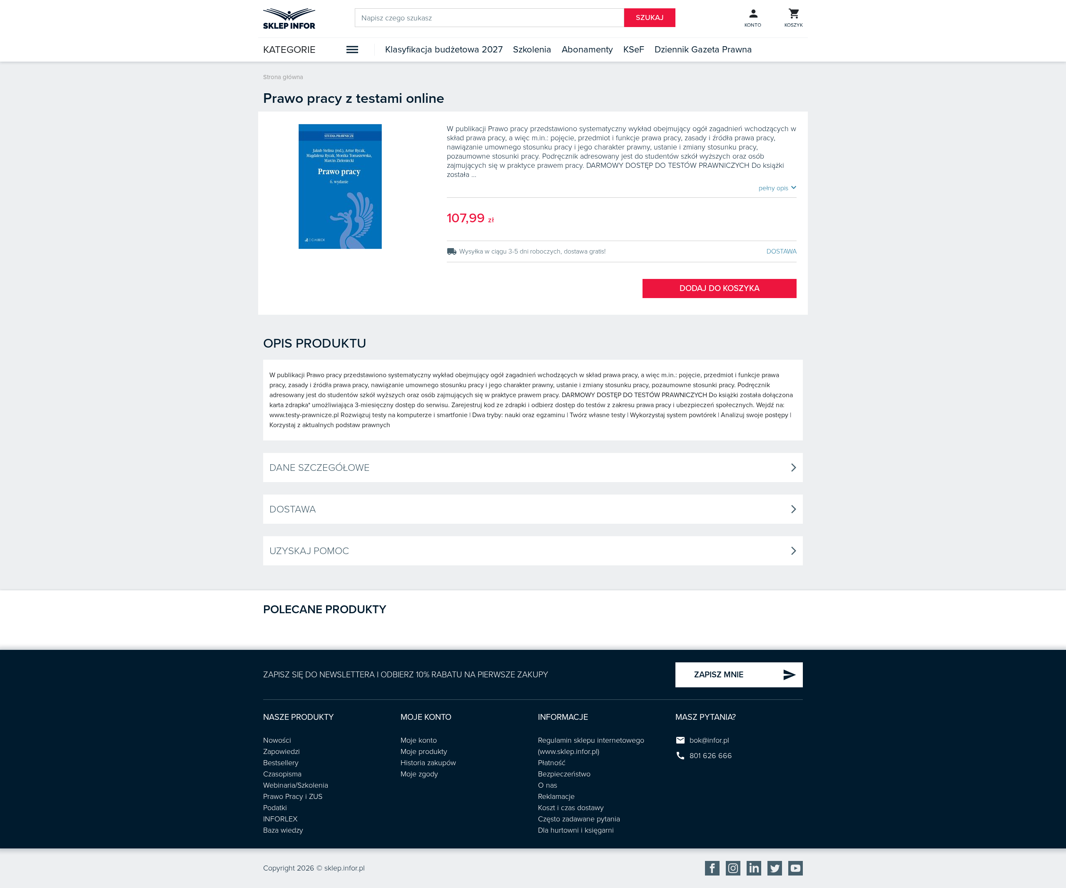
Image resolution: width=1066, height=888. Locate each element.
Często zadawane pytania (579, 818)
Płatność (551, 762)
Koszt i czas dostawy (571, 807)
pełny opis (778, 187)
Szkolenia (532, 49)
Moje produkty (424, 751)
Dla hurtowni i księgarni (576, 830)
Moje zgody (419, 774)
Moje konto (419, 740)
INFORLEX (280, 818)
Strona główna (283, 77)
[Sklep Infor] (289, 18)
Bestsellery (281, 762)
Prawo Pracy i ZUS (292, 796)
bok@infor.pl (709, 740)
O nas (547, 785)
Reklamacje (556, 796)
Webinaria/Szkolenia (295, 785)
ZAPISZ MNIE (745, 675)
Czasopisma (282, 774)
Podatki (275, 807)
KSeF (633, 49)
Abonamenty (587, 49)
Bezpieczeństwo (564, 774)
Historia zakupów (428, 762)
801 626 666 (711, 755)
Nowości (277, 740)
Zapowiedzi (281, 751)
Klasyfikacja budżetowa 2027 (444, 49)
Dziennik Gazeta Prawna (703, 49)
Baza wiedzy (283, 830)
